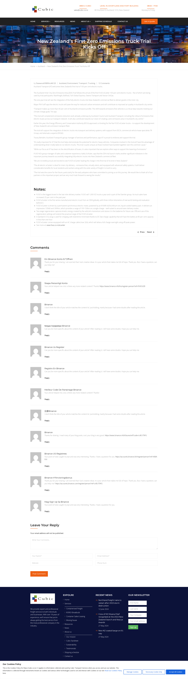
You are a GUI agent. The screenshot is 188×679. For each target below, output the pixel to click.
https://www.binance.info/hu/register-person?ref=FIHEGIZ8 (122, 286)
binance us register (54, 347)
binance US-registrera (55, 454)
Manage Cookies (132, 672)
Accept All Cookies (175, 672)
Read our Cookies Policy (113, 671)
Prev (142, 232)
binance (48, 304)
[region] (94, 670)
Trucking (91, 83)
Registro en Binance (54, 368)
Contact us (123, 21)
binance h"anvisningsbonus (58, 478)
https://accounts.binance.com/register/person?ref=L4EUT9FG (78, 483)
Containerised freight (74, 608)
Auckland (62, 83)
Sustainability (71, 644)
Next (149, 232)
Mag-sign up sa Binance (56, 502)
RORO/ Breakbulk (73, 612)
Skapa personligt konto (56, 283)
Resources (59, 21)
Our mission (71, 637)
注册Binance (50, 411)
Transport (83, 83)
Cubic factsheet (72, 641)
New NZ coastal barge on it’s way (110, 632)
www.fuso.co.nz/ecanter (56, 225)
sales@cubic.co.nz (81, 10)
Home (32, 21)
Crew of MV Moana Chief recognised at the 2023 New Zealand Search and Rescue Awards (110, 618)
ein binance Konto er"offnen (58, 259)
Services (45, 21)
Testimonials (71, 648)
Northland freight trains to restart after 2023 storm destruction (109, 603)
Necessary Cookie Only (154, 672)
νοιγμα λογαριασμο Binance (57, 326)
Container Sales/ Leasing (75, 616)
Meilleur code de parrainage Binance (62, 390)
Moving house (71, 620)
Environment (72, 83)
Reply (47, 271)
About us (85, 21)
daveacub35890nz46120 (46, 83)
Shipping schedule (103, 21)
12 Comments (104, 83)
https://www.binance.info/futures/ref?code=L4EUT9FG (126, 435)
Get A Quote (149, 21)
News (72, 21)
